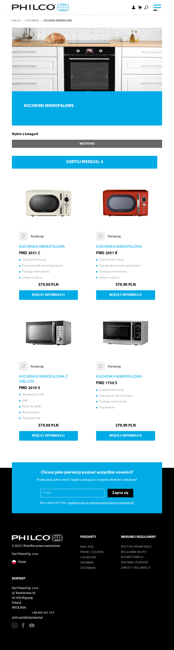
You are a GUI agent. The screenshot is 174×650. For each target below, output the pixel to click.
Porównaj (37, 236)
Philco (16, 21)
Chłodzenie (88, 557)
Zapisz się (120, 493)
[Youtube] (31, 627)
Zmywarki (87, 562)
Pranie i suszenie (92, 552)
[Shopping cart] (140, 7)
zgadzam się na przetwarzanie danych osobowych (101, 503)
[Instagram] (14, 627)
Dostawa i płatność (135, 562)
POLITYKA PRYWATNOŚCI (136, 546)
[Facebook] (23, 627)
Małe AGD (87, 546)
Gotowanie (32, 21)
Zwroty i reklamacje (135, 568)
